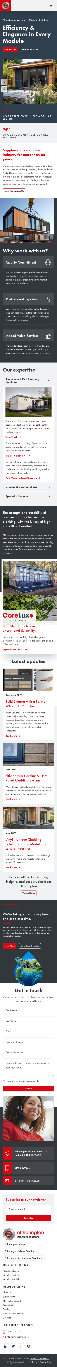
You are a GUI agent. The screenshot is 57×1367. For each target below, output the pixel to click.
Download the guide (30, 946)
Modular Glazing (11, 1271)
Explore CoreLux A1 (16, 455)
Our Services (10, 49)
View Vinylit (11, 437)
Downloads (8, 1318)
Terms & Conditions (39, 1358)
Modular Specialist (11, 1279)
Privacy (33, 1362)
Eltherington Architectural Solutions (23, 1258)
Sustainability (9, 1297)
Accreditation (9, 1305)
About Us (7, 1292)
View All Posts (28, 893)
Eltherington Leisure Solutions (20, 1251)
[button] (51, 6)
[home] (5, 5)
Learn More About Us (14, 191)
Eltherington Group (15, 1244)
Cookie (43, 1362)
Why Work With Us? (31, 49)
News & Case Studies (13, 1313)
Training (6, 1309)
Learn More (9, 946)
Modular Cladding (11, 1275)
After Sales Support (12, 1301)
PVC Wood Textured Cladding (21, 477)
